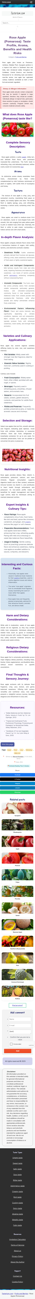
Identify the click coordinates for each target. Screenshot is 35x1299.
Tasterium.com (7, 1294)
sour (22, 167)
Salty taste (17, 1169)
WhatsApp (18, 792)
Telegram (17, 783)
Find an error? (17, 1005)
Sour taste (17, 1175)
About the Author (17, 1262)
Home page (6, 2)
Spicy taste (17, 1208)
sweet (24, 157)
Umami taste (17, 1158)
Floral (15, 750)
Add (17, 1051)
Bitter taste (17, 1180)
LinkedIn (17, 788)
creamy (28, 522)
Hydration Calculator (17, 1239)
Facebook (17, 775)
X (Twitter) (17, 779)
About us (17, 1251)
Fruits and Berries (21, 57)
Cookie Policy (17, 1282)
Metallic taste (17, 1220)
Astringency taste (18, 1186)
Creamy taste (17, 1191)
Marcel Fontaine (18, 756)
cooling (16, 578)
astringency (13, 275)
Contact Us (17, 1276)
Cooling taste (17, 1203)
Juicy (21, 750)
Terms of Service (17, 1245)
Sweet (9, 750)
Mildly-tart (17, 753)
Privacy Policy (17, 1256)
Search (17, 26)
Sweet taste (17, 1163)
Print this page (7, 744)
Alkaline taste (17, 1214)
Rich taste (17, 1197)
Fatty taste (17, 1225)
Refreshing (29, 750)
